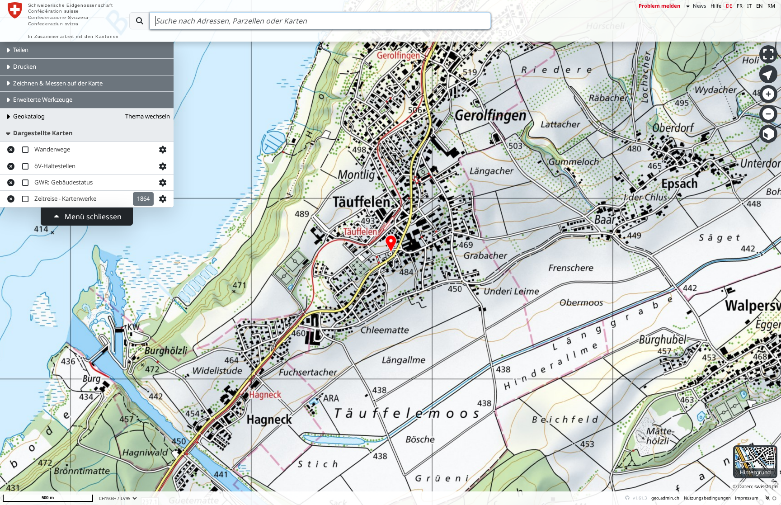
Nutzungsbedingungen (707, 498)
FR (740, 5)
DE (729, 5)
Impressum (746, 498)
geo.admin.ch (665, 498)
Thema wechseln (147, 116)
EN (759, 5)
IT (749, 5)
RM (771, 5)
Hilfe (715, 5)
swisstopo (766, 486)
